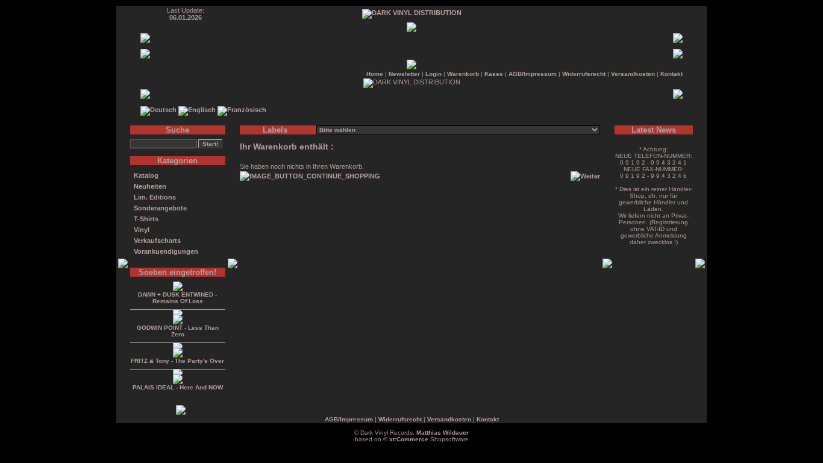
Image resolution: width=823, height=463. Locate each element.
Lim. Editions (155, 197)
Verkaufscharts (157, 240)
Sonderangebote (160, 208)
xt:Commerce (408, 439)
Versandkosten (633, 74)
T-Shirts (146, 218)
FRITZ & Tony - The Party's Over (177, 360)
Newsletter (404, 74)
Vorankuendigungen (166, 251)
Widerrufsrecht (584, 74)
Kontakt (671, 74)
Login (433, 74)
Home (374, 74)
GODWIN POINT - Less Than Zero (178, 331)
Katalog (146, 175)
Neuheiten (150, 186)
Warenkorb (463, 74)
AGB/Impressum (533, 74)
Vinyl (141, 229)
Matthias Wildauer (442, 432)
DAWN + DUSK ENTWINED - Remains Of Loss (177, 297)
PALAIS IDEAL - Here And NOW (178, 387)
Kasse (493, 74)
